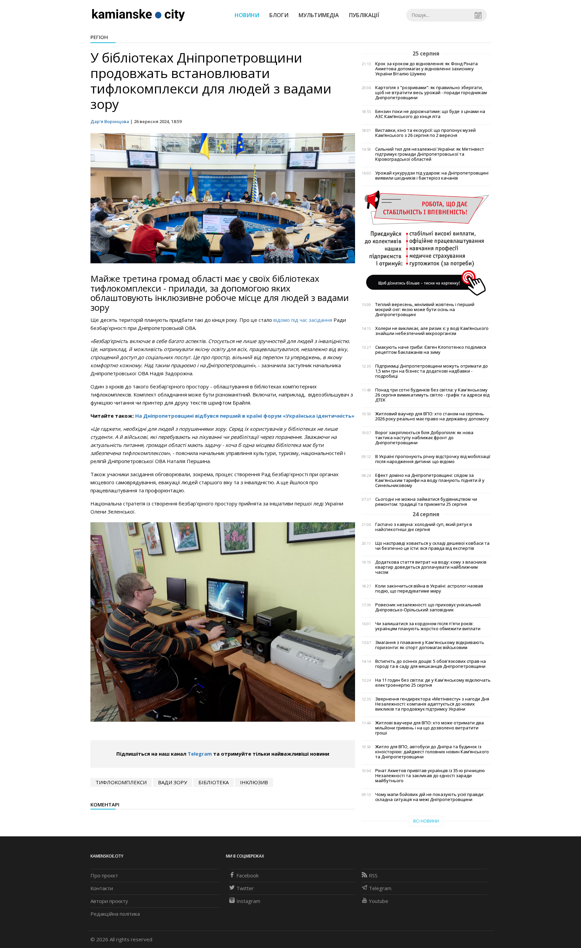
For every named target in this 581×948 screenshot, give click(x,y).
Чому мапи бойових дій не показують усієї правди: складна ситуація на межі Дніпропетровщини (429, 797)
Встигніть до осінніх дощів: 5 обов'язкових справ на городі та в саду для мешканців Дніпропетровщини (430, 664)
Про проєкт (104, 875)
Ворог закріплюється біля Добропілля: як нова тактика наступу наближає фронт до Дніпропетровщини (424, 437)
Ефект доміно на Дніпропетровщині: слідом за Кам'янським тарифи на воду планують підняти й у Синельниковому (430, 480)
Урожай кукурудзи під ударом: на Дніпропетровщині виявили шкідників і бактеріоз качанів (432, 175)
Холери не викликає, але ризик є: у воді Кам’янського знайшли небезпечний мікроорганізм (432, 331)
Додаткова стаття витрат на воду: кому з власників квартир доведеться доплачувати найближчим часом (431, 567)
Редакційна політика (115, 913)
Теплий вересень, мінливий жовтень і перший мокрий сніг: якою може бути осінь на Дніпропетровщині (424, 309)
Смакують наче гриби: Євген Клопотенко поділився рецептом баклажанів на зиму (430, 350)
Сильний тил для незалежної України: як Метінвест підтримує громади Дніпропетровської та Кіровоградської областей (429, 154)
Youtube (378, 901)
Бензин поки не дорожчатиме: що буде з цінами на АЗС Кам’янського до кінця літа (430, 114)
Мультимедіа (319, 15)
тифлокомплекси (121, 782)
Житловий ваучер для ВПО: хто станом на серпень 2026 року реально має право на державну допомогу (432, 416)
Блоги (278, 15)
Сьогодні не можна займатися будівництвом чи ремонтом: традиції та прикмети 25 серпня (426, 502)
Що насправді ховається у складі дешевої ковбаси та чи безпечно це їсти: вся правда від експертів (432, 546)
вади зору (172, 782)
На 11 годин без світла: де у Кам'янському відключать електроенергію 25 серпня (433, 683)
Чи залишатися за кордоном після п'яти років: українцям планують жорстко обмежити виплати (427, 626)
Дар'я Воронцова (109, 121)
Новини (247, 15)
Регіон (99, 37)
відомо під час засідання (302, 319)
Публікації (364, 15)
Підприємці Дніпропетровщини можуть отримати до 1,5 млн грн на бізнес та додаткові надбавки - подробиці (431, 371)
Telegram (200, 753)
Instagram (248, 901)
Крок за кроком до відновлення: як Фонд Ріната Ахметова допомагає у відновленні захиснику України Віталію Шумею (426, 68)
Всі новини (426, 821)
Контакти (101, 888)
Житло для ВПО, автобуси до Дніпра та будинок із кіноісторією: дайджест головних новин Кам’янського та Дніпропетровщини (432, 751)
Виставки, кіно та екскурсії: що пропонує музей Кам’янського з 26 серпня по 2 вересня (425, 133)
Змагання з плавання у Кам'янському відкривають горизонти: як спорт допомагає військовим (429, 645)
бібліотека (213, 782)
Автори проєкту (109, 901)
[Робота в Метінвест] (426, 242)
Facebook (247, 875)
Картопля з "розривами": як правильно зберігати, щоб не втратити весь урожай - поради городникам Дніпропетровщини (431, 92)
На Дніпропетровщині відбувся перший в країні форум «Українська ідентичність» (244, 415)
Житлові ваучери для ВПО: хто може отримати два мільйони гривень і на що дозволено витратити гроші (429, 727)
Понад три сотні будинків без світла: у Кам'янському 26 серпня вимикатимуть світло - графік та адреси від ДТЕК (432, 395)
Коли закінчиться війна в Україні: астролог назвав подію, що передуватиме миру (429, 588)
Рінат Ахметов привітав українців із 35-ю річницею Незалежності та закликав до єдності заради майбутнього (430, 775)
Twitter (245, 888)
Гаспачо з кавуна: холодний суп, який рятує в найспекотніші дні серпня (423, 527)
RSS (373, 875)
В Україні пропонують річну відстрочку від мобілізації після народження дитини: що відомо (432, 459)
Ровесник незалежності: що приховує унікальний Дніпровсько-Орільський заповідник (428, 607)
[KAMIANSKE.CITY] (138, 14)
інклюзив (254, 782)
